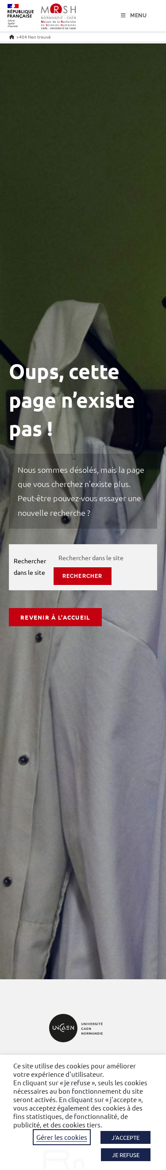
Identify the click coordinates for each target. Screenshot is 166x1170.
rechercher (82, 576)
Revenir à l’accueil (55, 617)
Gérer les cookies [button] (61, 1137)
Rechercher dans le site (30, 566)
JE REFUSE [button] (125, 1154)
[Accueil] (11, 36)
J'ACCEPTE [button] (125, 1137)
